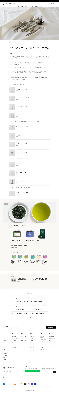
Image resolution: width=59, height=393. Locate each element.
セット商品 (23, 344)
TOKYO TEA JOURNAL (32, 348)
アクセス (50, 342)
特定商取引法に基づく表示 (26, 386)
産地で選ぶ (5, 355)
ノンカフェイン (5, 349)
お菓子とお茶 (32, 345)
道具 (22, 6)
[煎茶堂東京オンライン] (7, 3)
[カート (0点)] (55, 3)
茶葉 (18, 6)
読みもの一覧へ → (29, 317)
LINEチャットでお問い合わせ (32, 370)
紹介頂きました (13, 386)
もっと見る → (14, 267)
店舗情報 (50, 344)
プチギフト (23, 338)
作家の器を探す (14, 345)
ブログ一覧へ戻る (14, 285)
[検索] (51, 3)
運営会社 (8, 386)
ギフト (26, 6)
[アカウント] (53, 3)
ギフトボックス (24, 342)
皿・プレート (14, 344)
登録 (54, 371)
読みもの (31, 6)
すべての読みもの (33, 350)
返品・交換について (35, 386)
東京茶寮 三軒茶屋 (52, 338)
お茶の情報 (32, 336)
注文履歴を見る (50, 327)
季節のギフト (23, 336)
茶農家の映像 (42, 349)
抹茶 (3, 345)
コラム (31, 338)
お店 (41, 6)
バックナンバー (42, 347)
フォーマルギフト (24, 340)
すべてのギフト (24, 345)
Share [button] (11, 53)
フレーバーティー (6, 347)
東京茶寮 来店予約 (52, 340)
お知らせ (4, 386)
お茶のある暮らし (33, 344)
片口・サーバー (14, 342)
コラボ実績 (19, 386)
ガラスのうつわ (14, 338)
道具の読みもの (33, 342)
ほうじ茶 (4, 340)
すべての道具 (14, 347)
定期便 (36, 6)
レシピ (31, 340)
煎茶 (3, 336)
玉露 (3, 338)
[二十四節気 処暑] (14, 4)
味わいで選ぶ (5, 353)
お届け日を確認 (14, 247)
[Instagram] (7, 378)
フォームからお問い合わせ (32, 374)
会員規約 (45, 386)
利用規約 (40, 386)
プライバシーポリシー (51, 386)
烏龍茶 (4, 344)
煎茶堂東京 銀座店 (52, 336)
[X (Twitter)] (4, 378)
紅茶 (3, 342)
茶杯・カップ (14, 340)
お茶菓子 (4, 359)
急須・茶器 (14, 336)
